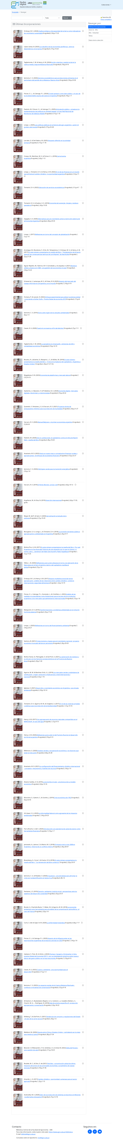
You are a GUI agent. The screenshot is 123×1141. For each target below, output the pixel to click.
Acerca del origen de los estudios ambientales (53, 313)
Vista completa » (106, 19)
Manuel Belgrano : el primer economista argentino (55, 422)
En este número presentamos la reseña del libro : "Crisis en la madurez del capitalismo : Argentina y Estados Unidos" (52, 362)
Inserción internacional (54, 500)
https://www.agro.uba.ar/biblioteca (61, 1132)
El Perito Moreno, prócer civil (48, 485)
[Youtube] (100, 1131)
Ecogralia (15, 12)
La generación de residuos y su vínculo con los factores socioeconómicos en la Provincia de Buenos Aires (51, 659)
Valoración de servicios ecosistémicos (51, 187)
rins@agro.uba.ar (44, 1138)
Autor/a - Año (93, 30)
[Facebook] (90, 1131)
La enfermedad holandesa (56, 923)
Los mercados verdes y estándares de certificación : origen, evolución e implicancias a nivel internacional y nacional (51, 674)
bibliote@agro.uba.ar (28, 1134)
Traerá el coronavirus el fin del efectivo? (50, 328)
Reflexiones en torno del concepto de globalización (52, 234)
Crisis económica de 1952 (62, 798)
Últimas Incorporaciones (97, 27)
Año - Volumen (94, 33)
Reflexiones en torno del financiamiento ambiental (52, 626)
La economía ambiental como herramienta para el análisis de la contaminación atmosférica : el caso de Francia (51, 909)
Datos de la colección (96, 40)
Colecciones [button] (105, 5)
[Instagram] (95, 1131)
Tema (90, 36)
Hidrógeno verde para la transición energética (54, 469)
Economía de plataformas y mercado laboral (55, 375)
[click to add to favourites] (83, 31)
